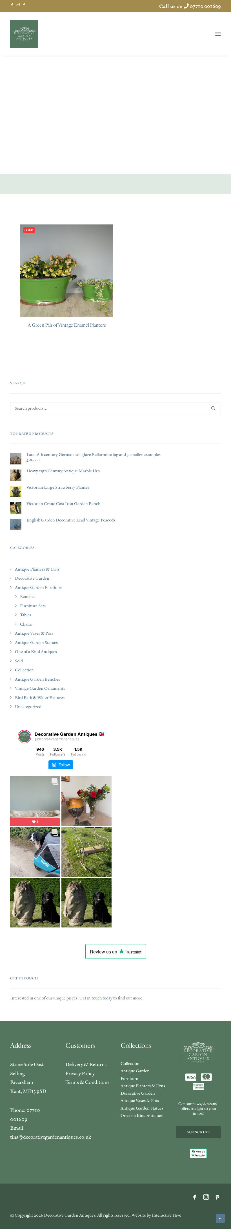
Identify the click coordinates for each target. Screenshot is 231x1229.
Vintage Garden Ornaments (40, 688)
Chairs (26, 624)
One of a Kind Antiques (36, 651)
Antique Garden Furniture (38, 587)
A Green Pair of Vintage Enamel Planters (67, 325)
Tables (25, 615)
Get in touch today (95, 998)
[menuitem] (12, 4)
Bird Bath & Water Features (40, 697)
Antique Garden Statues (36, 642)
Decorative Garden (32, 578)
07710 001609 (205, 6)
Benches (27, 596)
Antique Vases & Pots (34, 633)
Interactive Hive (166, 1215)
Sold (19, 661)
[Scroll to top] (220, 1218)
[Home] (198, 1052)
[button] (12, 4)
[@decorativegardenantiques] (24, 736)
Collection (24, 670)
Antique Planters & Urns (37, 569)
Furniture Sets (33, 606)
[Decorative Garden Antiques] (24, 34)
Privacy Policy (80, 1073)
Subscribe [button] (198, 1132)
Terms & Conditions (87, 1082)
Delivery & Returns (85, 1064)
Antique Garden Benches (37, 679)
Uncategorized (28, 707)
